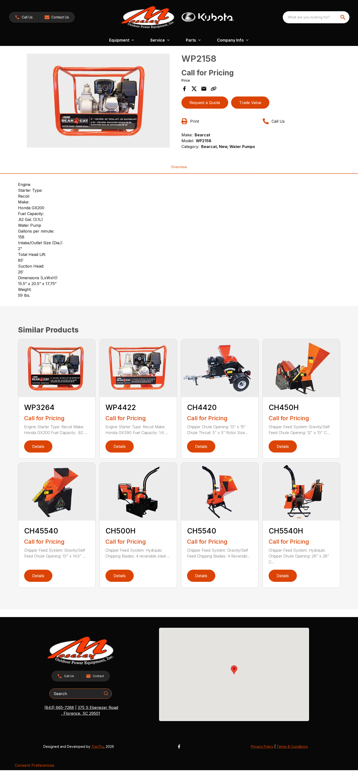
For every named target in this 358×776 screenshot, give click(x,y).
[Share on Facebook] (184, 89)
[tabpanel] (98, 101)
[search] (343, 17)
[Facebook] (179, 746)
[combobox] (316, 17)
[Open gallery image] (98, 101)
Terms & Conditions (292, 746)
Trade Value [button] (250, 102)
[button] (24, 17)
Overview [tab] (179, 167)
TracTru (97, 746)
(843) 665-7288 (59, 707)
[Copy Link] (214, 89)
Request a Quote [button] (204, 102)
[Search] (106, 693)
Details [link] (38, 446)
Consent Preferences (34, 765)
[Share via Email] (204, 89)
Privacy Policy (262, 746)
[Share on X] (194, 89)
